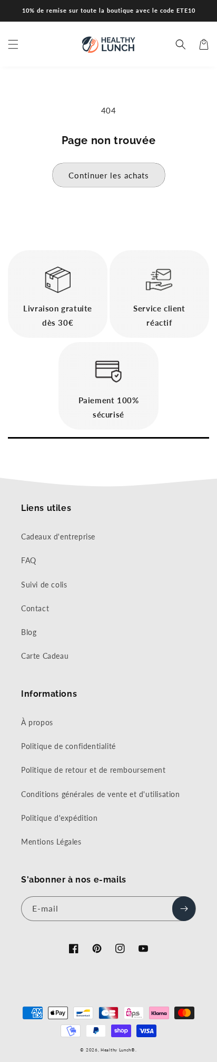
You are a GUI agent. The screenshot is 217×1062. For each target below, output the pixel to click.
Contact (35, 608)
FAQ (28, 560)
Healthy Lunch (116, 1049)
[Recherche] (180, 44)
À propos (37, 722)
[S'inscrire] (183, 908)
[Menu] (13, 44)
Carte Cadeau (44, 655)
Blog (28, 632)
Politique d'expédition (59, 817)
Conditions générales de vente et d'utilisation (100, 794)
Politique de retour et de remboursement (93, 769)
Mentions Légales (51, 841)
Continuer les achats (108, 175)
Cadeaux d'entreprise (58, 536)
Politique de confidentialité (68, 746)
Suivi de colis (44, 584)
